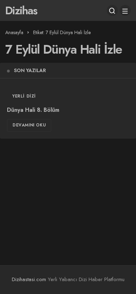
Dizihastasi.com (29, 279)
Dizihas (21, 10)
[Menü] (125, 10)
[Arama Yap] (112, 10)
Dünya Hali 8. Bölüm (33, 110)
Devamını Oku (29, 125)
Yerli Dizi (24, 96)
